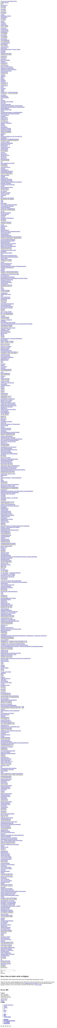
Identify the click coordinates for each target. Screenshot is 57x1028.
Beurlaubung (4, 507)
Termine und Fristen (5, 855)
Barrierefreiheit (4, 339)
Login (2, 372)
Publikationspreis (5, 757)
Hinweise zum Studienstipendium (8, 705)
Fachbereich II (4, 62)
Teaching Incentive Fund (6, 618)
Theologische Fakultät (6, 129)
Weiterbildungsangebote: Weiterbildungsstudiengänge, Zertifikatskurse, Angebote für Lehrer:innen (24, 635)
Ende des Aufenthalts (6, 836)
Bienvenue (3, 103)
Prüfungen (3, 61)
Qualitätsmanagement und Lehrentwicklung (11, 629)
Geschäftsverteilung (5, 42)
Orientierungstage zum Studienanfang (9, 487)
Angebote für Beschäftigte (7, 143)
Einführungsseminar (5, 831)
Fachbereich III (4, 72)
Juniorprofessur (4, 799)
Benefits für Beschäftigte (6, 252)
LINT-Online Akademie (6, 944)
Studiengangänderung (6, 511)
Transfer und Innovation (6, 282)
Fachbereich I (4, 56)
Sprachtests (3, 195)
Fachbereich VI (4, 119)
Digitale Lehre (4, 602)
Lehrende (3, 216)
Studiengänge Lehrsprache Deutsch (9, 467)
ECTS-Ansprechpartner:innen (8, 832)
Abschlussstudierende (6, 819)
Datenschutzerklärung (6, 963)
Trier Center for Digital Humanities (9, 204)
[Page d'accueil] (4, 2)
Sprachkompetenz (5, 951)
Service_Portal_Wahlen (6, 311)
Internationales (4, 127)
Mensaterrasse (4, 333)
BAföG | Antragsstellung (6, 546)
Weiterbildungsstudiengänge (7, 637)
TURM (2, 289)
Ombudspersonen (5, 725)
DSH (2, 196)
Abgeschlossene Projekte (6, 325)
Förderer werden (4, 563)
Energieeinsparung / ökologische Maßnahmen (11, 338)
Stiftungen (3, 716)
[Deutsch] (3, 965)
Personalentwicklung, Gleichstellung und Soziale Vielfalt (14, 278)
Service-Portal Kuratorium (7, 306)
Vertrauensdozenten (5, 740)
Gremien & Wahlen (5, 290)
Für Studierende (4, 922)
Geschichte (3, 18)
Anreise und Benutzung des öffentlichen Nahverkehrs (13, 891)
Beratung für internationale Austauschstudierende (12, 835)
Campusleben (4, 366)
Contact (2, 1001)
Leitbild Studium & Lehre (7, 604)
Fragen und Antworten (6, 939)
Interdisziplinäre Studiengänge (8, 398)
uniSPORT (3, 321)
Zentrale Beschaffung (6, 232)
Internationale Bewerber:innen (8, 471)
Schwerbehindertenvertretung (7, 163)
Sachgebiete (3, 251)
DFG (2, 712)
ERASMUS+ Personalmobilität (8, 903)
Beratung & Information (6, 778)
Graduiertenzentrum (5, 147)
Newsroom (3, 733)
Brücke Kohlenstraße (6, 331)
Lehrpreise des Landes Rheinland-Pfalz (10, 621)
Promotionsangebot (5, 863)
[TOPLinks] (3, 302)
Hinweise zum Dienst (6, 457)
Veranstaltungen (4, 807)
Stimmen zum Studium (6, 346)
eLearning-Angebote (5, 752)
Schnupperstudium (5, 444)
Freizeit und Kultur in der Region (8, 892)
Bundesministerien (5, 714)
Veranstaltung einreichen (6, 421)
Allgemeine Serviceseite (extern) (8, 250)
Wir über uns (4, 156)
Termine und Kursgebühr (6, 888)
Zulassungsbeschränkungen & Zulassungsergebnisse (13, 469)
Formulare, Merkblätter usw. (7, 267)
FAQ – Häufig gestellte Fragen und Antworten (11, 840)
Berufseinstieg (4, 588)
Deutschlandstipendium (6, 350)
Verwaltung (3, 219)
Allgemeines (3, 157)
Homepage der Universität (31, 983)
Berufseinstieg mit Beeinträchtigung (9, 591)
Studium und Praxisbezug (7, 587)
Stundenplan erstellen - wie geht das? (9, 497)
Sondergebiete (4, 226)
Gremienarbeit (4, 293)
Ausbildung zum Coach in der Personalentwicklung (13, 643)
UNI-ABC (3, 496)
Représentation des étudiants (7, 198)
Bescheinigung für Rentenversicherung (10, 505)
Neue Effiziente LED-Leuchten (8, 322)
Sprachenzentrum (5, 188)
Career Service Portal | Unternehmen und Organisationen (14, 582)
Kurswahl (3, 833)
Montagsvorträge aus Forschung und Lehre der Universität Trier (16, 658)
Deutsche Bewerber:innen (7, 463)
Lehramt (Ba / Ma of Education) (8, 404)
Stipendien (3, 550)
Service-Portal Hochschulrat (7, 303)
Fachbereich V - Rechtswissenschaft (9, 92)
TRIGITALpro (4, 625)
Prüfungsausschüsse (5, 528)
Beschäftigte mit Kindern (6, 180)
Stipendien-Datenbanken (6, 558)
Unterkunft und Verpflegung (7, 890)
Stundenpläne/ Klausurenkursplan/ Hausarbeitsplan (12, 107)
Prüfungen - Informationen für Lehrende (10, 527)
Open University (4, 659)
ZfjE (2, 99)
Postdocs (3, 791)
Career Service (4, 578)
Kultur (2, 674)
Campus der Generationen (7, 647)
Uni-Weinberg (4, 36)
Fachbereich (3, 58)
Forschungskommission (6, 741)
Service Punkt (38, 984)
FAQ (2, 479)
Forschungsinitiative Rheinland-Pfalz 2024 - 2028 (12, 706)
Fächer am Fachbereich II (7, 66)
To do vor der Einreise (6, 856)
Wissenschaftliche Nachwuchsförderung (10, 710)
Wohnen (3, 665)
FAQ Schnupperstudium (6, 448)
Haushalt (3, 227)
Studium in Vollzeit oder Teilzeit (8, 409)
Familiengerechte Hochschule (7, 184)
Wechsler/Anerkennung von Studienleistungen (11, 112)
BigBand (3, 677)
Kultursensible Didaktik (6, 948)
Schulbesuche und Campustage (8, 437)
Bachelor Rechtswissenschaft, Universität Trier (11, 105)
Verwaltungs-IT (4, 283)
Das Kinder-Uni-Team (6, 428)
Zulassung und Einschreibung (8, 864)
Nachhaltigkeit (4, 32)
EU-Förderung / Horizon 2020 (8, 904)
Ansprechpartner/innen (6, 235)
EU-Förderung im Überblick (7, 713)
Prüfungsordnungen (5, 531)
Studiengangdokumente (6, 610)
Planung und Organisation (7, 876)
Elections (3, 309)
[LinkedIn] (10, 1026)
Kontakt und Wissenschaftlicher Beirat (10, 895)
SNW (2, 287)
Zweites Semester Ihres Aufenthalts (9, 837)
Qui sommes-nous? (5, 938)
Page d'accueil (4, 5)
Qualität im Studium (5, 516)
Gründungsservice (5, 732)
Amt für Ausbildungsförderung (8, 239)
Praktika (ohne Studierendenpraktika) (9, 257)
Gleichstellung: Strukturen (7, 171)
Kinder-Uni (3, 416)
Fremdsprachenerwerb (6, 535)
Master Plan (3, 566)
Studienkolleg (4, 475)
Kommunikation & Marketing (8, 277)
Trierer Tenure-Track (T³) (6, 761)
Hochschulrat (4, 299)
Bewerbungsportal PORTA (7, 460)
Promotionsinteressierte (6, 776)
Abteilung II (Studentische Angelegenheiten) (11, 236)
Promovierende (4, 783)
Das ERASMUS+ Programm (7, 900)
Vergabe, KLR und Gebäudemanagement (10, 231)
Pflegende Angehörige (6, 183)
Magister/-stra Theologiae (7, 406)
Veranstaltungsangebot (6, 586)
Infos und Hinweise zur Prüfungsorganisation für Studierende (15, 526)
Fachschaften (4, 203)
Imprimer (3, 940)
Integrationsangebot (5, 853)
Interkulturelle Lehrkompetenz (8, 947)
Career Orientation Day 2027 (7, 584)
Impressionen (4, 38)
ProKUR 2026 (4, 117)
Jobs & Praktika (4, 681)
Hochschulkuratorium (6, 305)
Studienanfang (4, 481)
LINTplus (3, 626)
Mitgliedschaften (4, 360)
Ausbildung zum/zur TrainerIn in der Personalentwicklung (14, 645)
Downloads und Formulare (7, 101)
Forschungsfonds (5, 698)
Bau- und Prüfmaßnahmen (7, 313)
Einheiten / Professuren (6, 123)
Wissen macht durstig (6, 451)
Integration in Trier (5, 908)
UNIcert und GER (5, 194)
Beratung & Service (5, 685)
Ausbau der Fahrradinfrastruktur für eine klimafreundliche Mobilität (16, 323)
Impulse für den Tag (5, 144)
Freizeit (2, 669)
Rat (1, 766)
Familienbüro (4, 137)
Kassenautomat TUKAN (6, 513)
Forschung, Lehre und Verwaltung (9, 898)
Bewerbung (3, 455)
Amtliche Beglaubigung (6, 461)
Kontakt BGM (4, 145)
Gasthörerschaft (4, 651)
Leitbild (2, 14)
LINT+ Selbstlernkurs (6, 952)
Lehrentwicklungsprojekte (7, 622)
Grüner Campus (4, 25)
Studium (3, 78)
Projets (2, 934)
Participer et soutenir (5, 936)
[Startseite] (9, 1)
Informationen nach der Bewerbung (9, 839)
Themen (2, 335)
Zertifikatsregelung (5, 955)
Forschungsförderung (6, 693)
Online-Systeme (4, 650)
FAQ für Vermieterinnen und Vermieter (10, 844)
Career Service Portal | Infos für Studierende (11, 580)
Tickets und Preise (5, 155)
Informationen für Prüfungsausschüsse (9, 530)
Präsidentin (3, 50)
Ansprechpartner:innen (6, 859)
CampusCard (4, 634)
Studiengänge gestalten (6, 614)
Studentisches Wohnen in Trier (8, 485)
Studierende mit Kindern (6, 179)
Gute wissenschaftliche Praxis (8, 722)
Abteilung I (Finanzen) (6, 222)
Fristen (2, 480)
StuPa (2, 200)
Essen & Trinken (4, 667)
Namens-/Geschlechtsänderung (8, 504)
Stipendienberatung (5, 559)
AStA (2, 202)
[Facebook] (2, 1026)
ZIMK (2, 135)
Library (5, 1006)
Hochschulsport (4, 149)
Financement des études (6, 682)
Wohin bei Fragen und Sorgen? (8, 493)
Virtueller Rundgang (5, 385)
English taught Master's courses (8, 402)
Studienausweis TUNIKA (7, 519)
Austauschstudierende (6, 827)
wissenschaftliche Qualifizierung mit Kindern (11, 182)
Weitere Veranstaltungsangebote (8, 753)
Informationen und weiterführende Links (10, 726)
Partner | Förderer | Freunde (7, 341)
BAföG (2, 111)
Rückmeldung (4, 517)
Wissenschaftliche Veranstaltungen (9, 700)
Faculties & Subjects (8, 1005)
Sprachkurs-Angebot (5, 192)
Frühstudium (4, 430)
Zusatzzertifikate (4, 410)
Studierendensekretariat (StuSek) (8, 243)
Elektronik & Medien (6, 265)
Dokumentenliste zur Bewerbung (8, 468)
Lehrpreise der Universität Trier (8, 619)
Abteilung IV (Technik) (6, 259)
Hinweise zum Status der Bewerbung (9, 459)
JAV (2, 161)
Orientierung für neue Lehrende (8, 613)
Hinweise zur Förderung (6, 704)
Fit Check (3, 568)
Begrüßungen (4, 489)
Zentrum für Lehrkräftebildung (8, 208)
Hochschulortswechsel (6, 512)
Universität (3, 6)
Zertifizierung (4, 600)
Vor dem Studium (5, 214)
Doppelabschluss (5, 508)
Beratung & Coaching (6, 212)
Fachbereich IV (4, 83)
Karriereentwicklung (5, 788)
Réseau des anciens (5, 344)
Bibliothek (3, 133)
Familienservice (4, 178)
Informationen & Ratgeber (7, 746)
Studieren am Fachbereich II (7, 68)
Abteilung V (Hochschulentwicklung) (9, 271)
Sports (5, 1010)
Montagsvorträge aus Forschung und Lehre (11, 653)
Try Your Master (4, 570)
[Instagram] (8, 1026)
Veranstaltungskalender (6, 369)
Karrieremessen (4, 583)
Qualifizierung (4, 595)
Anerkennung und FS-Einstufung (8, 69)
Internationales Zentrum (6, 930)
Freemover (3, 848)
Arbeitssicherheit (4, 46)
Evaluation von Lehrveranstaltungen (9, 611)
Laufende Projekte (5, 317)
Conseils (3, 683)
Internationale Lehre (5, 603)
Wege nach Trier (4, 815)
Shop (5, 1011)
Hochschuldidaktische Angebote (8, 598)
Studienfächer (4, 408)
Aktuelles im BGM (5, 141)
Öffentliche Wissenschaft (6, 655)
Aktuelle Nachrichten (6, 927)
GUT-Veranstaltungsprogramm (8, 750)
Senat (2, 295)
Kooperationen (4, 770)
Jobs (2, 254)
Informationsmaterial (5, 907)
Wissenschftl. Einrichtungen (7, 218)
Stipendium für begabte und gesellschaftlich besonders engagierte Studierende (19, 556)
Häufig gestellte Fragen (6, 109)
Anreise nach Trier (5, 381)
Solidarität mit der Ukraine (7, 817)
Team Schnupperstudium (6, 452)
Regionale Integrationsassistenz (8, 841)
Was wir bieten (4, 258)
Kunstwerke (3, 28)
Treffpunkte (3, 679)
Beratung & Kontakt (5, 825)
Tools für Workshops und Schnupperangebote (11, 439)
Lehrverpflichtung (5, 609)
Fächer (2, 77)
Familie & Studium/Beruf (6, 172)
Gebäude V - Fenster (5, 329)
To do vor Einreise (5, 879)
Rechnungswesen (5, 230)
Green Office (4, 34)
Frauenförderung (4, 170)
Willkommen (4, 932)
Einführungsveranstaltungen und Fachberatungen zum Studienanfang (17, 491)
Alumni (2, 91)
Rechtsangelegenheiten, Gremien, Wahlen (10, 49)
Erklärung (3, 376)
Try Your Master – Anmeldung (8, 574)
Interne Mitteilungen (5, 373)
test (1, 959)
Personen (3, 100)
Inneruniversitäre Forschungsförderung (10, 696)
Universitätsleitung (5, 40)
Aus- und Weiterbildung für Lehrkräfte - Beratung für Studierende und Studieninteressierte (22, 646)
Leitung (2, 224)
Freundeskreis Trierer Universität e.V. (9, 352)
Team (2, 772)
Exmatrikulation (4, 509)
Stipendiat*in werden (6, 564)
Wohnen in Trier (4, 847)
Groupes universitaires (6, 671)
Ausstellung (3, 24)
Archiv (2, 377)
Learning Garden (5, 30)
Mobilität (3, 666)
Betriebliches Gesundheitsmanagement (10, 139)
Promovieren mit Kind (6, 758)
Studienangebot (4, 96)
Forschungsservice (5, 275)
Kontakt (2, 186)
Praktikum (3, 538)
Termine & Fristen (5, 522)
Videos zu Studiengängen (7, 436)
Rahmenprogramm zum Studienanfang (10, 492)
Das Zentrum (4, 191)
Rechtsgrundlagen (5, 108)
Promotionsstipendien (6, 555)
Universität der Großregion (7, 357)
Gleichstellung (4, 164)
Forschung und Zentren (6, 70)
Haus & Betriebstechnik (6, 263)
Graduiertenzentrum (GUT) (7, 744)
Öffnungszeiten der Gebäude (7, 515)
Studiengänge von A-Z (6, 396)
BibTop (2, 334)
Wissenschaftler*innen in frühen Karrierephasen (12, 773)
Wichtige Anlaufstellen (6, 131)
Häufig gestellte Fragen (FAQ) (8, 894)
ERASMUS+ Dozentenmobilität (8, 902)
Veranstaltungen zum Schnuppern (8, 447)
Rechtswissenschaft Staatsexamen (8, 405)
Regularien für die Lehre (6, 606)
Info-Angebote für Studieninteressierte (9, 440)
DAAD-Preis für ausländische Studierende (11, 824)
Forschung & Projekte (6, 128)
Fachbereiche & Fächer (6, 53)
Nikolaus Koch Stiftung (6, 701)
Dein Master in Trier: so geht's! (8, 575)
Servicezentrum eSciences (7, 187)
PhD (2, 476)
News (2, 361)
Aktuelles (3, 74)
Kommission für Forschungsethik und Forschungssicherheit (14, 742)
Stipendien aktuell (5, 552)
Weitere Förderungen (5, 760)
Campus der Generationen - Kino (8, 654)
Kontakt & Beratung (5, 720)
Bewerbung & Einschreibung (7, 813)
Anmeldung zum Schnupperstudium (9, 453)
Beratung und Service (6, 630)
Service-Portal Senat (5, 297)
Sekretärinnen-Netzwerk (6, 285)
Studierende (3, 215)
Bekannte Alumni (5, 349)
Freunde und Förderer (6, 429)
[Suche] (1, 969)
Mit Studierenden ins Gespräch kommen (10, 432)
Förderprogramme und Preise (7, 615)
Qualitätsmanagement (6, 281)
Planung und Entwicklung (7, 279)
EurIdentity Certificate (6, 924)
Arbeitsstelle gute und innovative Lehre (10, 274)
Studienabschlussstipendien (7, 823)
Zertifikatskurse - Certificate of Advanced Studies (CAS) (14, 641)
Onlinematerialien (5, 661)
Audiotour (3, 22)
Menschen (3, 368)
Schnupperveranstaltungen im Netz (9, 449)
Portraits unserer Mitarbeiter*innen (9, 255)
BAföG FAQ (4, 547)
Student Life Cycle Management (8, 246)
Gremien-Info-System (6, 294)
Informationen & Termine (7, 307)
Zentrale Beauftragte (5, 207)
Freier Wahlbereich (5, 412)
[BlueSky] (4, 1026)
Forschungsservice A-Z (6, 721)
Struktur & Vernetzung (6, 762)
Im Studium (3, 95)
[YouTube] (6, 1026)
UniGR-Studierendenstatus (7, 920)
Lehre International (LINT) (7, 942)
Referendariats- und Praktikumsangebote (10, 113)
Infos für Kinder (4, 425)
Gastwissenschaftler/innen (7, 874)
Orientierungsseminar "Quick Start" (9, 821)
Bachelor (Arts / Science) (6, 400)
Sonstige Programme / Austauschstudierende (11, 477)
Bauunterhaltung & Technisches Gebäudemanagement (13, 266)
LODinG (3, 709)
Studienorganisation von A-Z (7, 501)
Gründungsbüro (4, 148)
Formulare (3, 548)
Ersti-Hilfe (3, 495)
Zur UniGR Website (5, 928)
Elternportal (3, 422)
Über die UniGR (4, 914)
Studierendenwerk (5, 358)
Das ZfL (3, 211)
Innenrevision (4, 48)
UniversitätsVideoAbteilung (7, 206)
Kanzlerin (3, 52)
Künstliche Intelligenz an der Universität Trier (11, 136)
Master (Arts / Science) (6, 401)
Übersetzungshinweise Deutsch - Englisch (10, 906)
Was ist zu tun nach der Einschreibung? (10, 484)
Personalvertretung (5, 159)
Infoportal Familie (5, 175)
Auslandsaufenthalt (5, 536)
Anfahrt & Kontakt (5, 378)
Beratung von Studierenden (7, 950)
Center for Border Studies (7, 915)
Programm (3, 420)
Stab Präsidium (4, 44)
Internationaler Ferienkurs (7, 884)
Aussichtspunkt (4, 29)
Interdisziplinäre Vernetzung (7, 769)
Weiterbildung (4, 631)
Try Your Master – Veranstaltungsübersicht (10, 572)
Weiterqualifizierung (5, 780)
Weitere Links (4, 926)
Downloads (3, 957)
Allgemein (3, 76)
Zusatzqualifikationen (6, 532)
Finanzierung (4, 781)
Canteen (5, 1007)
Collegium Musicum (5, 678)
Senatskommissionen (5, 298)
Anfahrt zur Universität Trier (7, 382)
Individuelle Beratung (6, 599)
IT (4, 1009)
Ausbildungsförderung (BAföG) (8, 543)
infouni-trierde (4, 999)
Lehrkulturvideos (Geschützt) (7, 954)
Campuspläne (4, 384)
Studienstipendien (5, 554)
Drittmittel (3, 228)
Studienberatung (4, 852)
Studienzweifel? (4, 520)
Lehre (2, 592)
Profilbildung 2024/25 (6, 16)
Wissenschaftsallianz (5, 356)
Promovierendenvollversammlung (8, 768)
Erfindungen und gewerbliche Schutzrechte (11, 730)
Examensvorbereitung (6, 104)
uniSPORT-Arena (5, 330)
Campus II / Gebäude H (6, 319)
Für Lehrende (4, 923)
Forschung (3, 81)
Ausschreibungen (5, 234)
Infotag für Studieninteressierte (8, 433)
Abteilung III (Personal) (6, 247)
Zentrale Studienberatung (6, 244)
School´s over (4, 443)
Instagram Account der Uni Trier (8, 441)
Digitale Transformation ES (7, 627)
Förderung (3, 754)
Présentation (3, 12)
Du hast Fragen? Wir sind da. (7, 576)
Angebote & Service (5, 167)
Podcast (2, 21)
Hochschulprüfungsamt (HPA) (8, 240)
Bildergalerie (4, 418)
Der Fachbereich (4, 65)
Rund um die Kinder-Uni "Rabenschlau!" (10, 424)
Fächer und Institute (5, 60)
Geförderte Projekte (5, 354)
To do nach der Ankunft (6, 857)
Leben (2, 662)
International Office (5, 242)
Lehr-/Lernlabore (5, 639)
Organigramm (4, 17)
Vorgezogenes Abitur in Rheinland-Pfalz (10, 465)
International (3, 808)
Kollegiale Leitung (5, 765)
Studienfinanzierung (5, 540)
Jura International (5, 97)
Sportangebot (4, 153)
